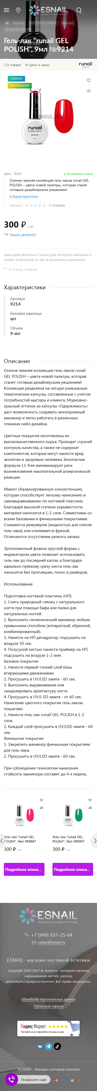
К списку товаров (23, 269)
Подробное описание (24, 869)
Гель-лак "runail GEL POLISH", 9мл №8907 (69, 839)
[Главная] (7, 23)
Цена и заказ (39, 65)
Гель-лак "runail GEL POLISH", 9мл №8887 (20, 839)
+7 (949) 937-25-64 (51, 935)
